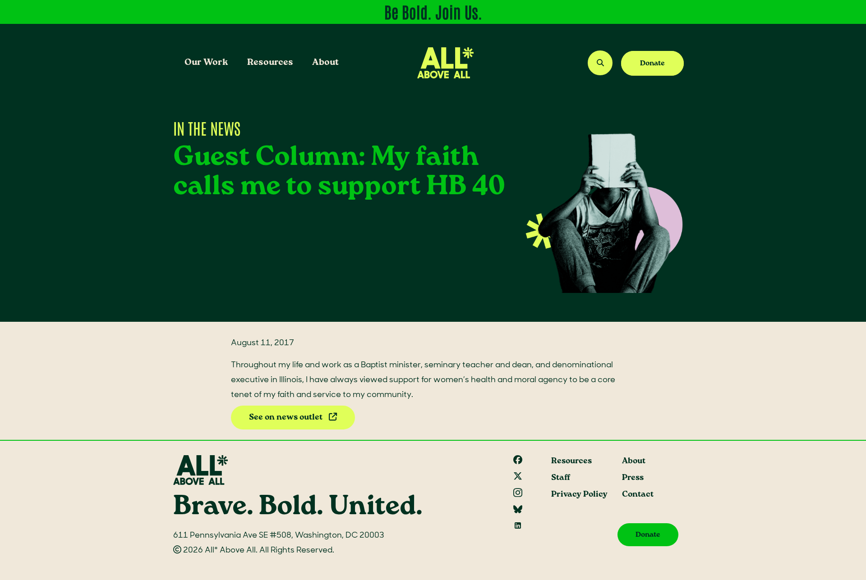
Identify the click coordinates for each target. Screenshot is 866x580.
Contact (638, 494)
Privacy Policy (579, 494)
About (325, 62)
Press (633, 478)
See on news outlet (286, 417)
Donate (652, 63)
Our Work (206, 62)
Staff (560, 478)
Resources (270, 62)
